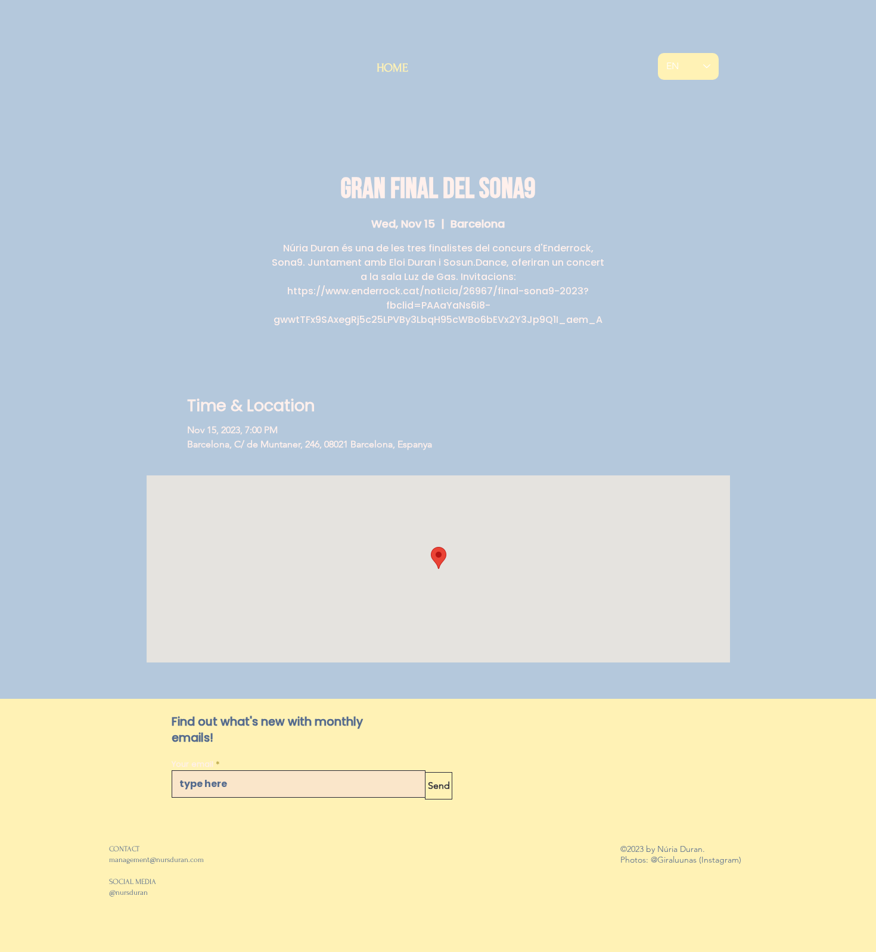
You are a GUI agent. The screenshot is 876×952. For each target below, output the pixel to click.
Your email (192, 764)
